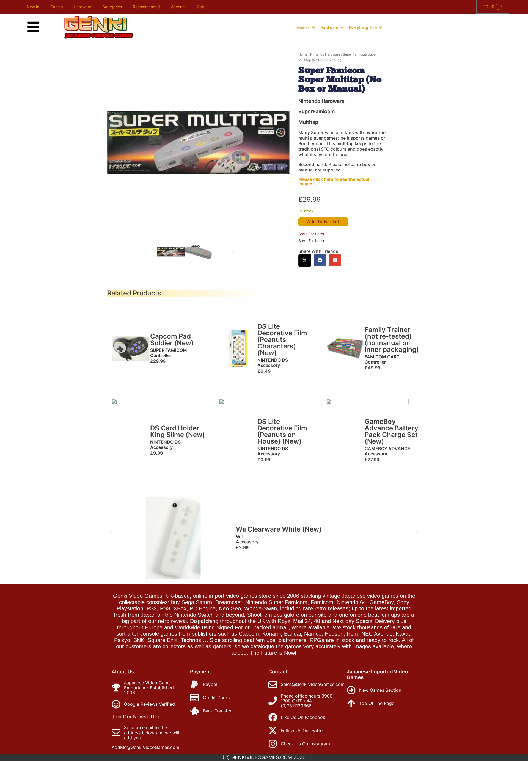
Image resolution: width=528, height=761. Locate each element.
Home (302, 54)
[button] (163, 252)
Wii (239, 536)
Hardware (82, 6)
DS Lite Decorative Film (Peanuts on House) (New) (282, 431)
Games (56, 6)
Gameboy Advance (387, 448)
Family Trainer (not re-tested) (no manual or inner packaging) (392, 339)
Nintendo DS (272, 360)
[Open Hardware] (342, 27)
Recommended (146, 6)
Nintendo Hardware (325, 54)
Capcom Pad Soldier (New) (172, 339)
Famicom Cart (382, 356)
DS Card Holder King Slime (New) (177, 431)
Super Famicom (168, 350)
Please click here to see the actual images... (333, 181)
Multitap (308, 122)
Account (178, 6)
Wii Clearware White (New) (278, 529)
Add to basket (323, 221)
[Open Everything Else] (380, 27)
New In (33, 6)
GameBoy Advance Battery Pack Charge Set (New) (391, 431)
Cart (201, 6)
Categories (112, 6)
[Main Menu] (33, 27)
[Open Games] (313, 27)
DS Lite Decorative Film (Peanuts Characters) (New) (282, 339)
